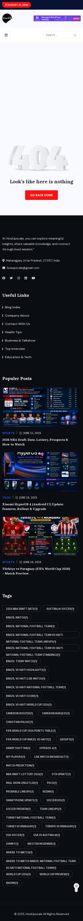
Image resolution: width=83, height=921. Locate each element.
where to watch (19, 852)
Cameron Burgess (56, 713)
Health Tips (13, 332)
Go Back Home (41, 195)
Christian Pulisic (19, 722)
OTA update (61, 774)
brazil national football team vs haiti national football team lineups (34, 635)
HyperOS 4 (47, 748)
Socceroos (56, 800)
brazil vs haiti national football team (36, 687)
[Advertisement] (41, 86)
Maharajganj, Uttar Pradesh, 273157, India (32, 261)
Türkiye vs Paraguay (60, 826)
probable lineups (20, 791)
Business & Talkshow (20, 340)
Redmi (48, 791)
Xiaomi (12, 882)
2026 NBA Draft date (21, 608)
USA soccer (15, 835)
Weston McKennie (41, 843)
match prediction (20, 765)
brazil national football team (30, 626)
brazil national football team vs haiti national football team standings (34, 648)
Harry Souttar (18, 748)
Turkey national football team (30, 817)
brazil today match (21, 661)
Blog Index (12, 307)
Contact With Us (17, 324)
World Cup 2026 (18, 874)
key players (15, 756)
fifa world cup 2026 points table (31, 730)
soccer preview (18, 809)
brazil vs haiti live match (25, 678)
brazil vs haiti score (22, 696)
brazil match (17, 617)
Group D (67, 739)
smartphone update (21, 800)
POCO (52, 782)
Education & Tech (18, 357)
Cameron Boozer (19, 713)
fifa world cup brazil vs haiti (28, 739)
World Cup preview (54, 874)
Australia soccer (60, 608)
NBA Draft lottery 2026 (24, 774)
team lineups (50, 809)
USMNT (12, 843)
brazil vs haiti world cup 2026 (29, 704)
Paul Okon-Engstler (22, 782)
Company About (17, 316)
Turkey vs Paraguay (21, 826)
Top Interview (15, 349)
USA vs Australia (46, 835)
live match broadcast (51, 756)
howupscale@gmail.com (22, 268)
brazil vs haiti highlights (26, 669)
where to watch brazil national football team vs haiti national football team (41, 861)
